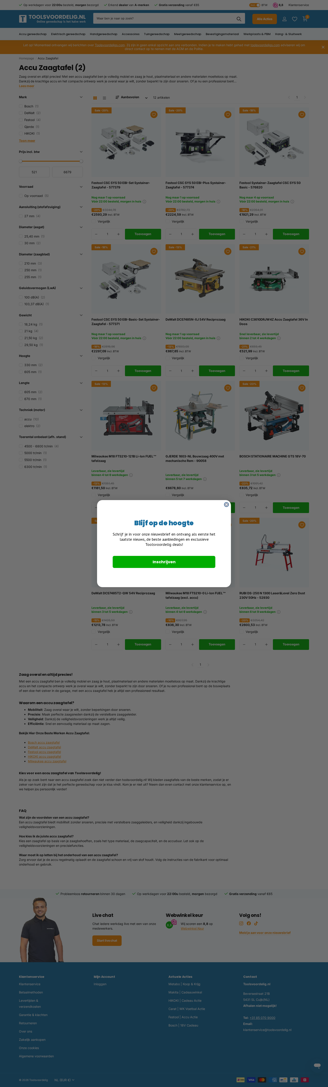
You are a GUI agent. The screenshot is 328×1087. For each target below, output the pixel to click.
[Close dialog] (226, 504)
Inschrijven (164, 562)
